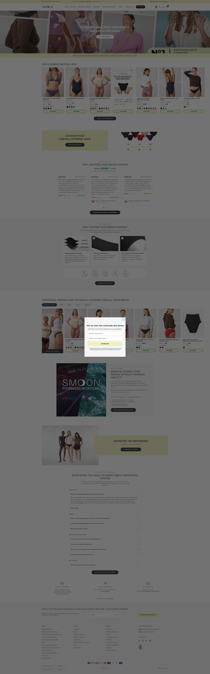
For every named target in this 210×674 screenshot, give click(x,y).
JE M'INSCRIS (105, 344)
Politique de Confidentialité (113, 348)
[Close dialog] (123, 319)
